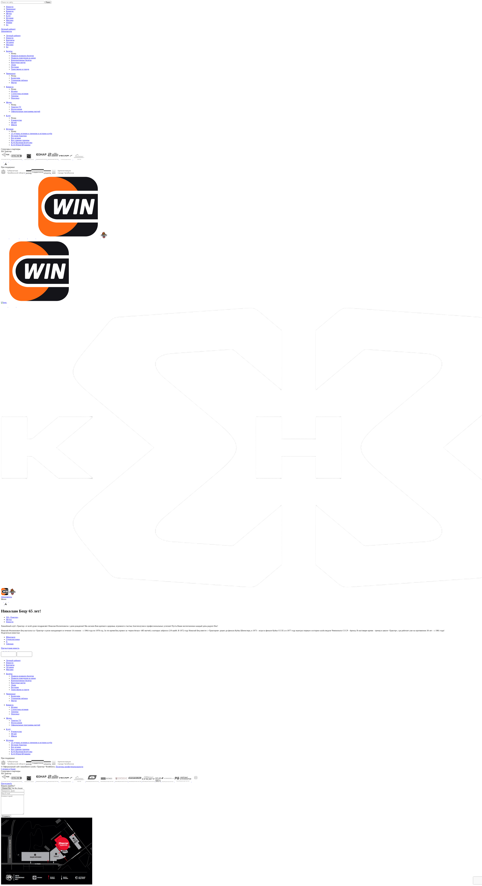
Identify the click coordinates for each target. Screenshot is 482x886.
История (9, 18)
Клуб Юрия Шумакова (20, 145)
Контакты (10, 40)
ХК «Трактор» (12, 617)
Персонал (15, 98)
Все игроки (16, 138)
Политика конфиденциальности (69, 767)
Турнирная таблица (19, 80)
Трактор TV (16, 107)
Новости (9, 7)
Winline (9, 22)
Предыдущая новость (10, 648)
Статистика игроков (19, 94)
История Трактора (19, 136)
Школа (14, 125)
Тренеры (14, 96)
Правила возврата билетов (22, 56)
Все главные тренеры (20, 140)
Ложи (13, 65)
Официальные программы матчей (25, 111)
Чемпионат (11, 9)
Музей (14, 122)
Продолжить (6, 783)
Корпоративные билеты (21, 60)
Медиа (9, 13)
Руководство (16, 120)
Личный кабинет (13, 36)
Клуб (8, 16)
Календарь (15, 78)
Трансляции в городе (20, 69)
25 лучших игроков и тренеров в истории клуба (31, 133)
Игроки (14, 91)
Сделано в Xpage (8, 769)
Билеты (9, 51)
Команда (9, 11)
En (7, 25)
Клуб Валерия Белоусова (21, 142)
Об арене (10, 42)
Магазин (9, 20)
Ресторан (15, 67)
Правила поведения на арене (23, 58)
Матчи (14, 82)
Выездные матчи (18, 62)
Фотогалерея (16, 109)
